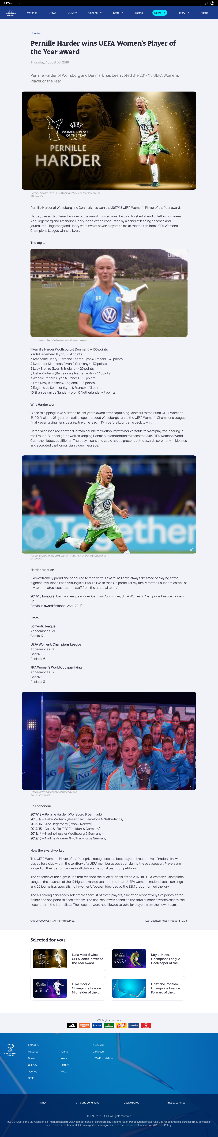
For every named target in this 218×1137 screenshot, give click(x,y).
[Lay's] (121, 1025)
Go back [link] (37, 33)
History (64, 1065)
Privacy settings (176, 1102)
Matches (33, 1051)
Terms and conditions (86, 1102)
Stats (31, 1078)
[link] (32, 13)
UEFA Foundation (103, 1058)
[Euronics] (133, 1025)
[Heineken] (109, 1025)
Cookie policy (131, 1102)
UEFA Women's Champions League (10, 13)
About (64, 1071)
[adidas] (72, 1025)
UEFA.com (99, 1051)
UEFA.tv (32, 1065)
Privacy (42, 1102)
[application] (109, 293)
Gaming (32, 1071)
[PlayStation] (97, 1025)
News (63, 1058)
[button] (95, 13)
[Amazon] (84, 1025)
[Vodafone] (146, 1025)
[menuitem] (34, 13)
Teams (64, 1051)
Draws (31, 1058)
